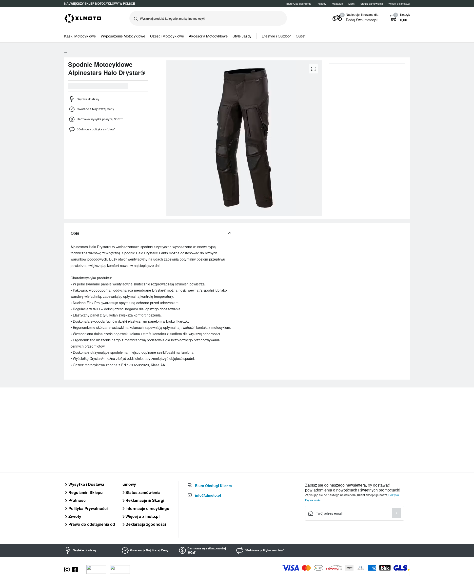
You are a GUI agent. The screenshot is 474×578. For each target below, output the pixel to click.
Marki (351, 3)
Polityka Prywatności (87, 508)
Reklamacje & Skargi (144, 500)
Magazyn (337, 3)
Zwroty (74, 516)
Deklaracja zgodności (145, 524)
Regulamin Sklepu (85, 492)
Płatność (76, 500)
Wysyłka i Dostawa (85, 484)
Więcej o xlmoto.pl (399, 3)
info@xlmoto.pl (208, 495)
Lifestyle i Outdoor (276, 35)
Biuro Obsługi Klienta (298, 3)
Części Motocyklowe (167, 35)
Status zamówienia (142, 492)
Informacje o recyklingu (146, 508)
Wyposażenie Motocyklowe (123, 35)
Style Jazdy (242, 35)
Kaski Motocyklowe (80, 35)
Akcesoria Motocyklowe (208, 35)
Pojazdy (321, 3)
